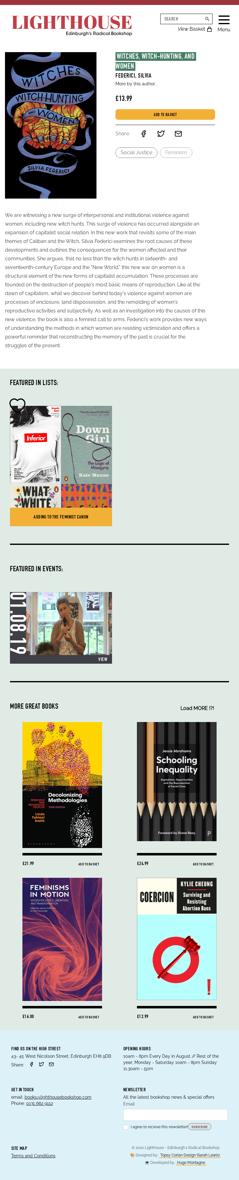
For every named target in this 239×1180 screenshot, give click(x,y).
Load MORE (197, 708)
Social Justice (136, 152)
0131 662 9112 (39, 1103)
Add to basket (165, 115)
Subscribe (199, 1127)
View (102, 659)
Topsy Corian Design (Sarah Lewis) (190, 1155)
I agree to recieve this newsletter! (159, 1127)
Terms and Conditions (33, 1155)
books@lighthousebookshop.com (58, 1097)
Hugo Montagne (191, 1162)
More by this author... (136, 83)
